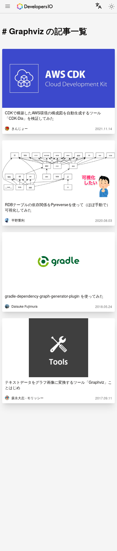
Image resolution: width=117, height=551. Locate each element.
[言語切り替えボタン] (98, 5)
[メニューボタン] (7, 6)
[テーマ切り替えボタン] (111, 6)
